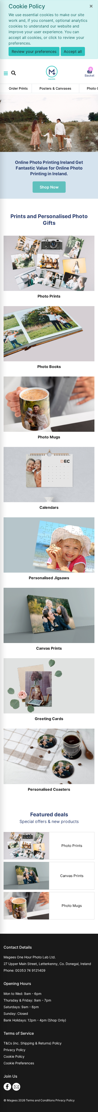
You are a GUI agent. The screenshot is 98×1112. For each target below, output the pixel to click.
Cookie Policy (14, 1056)
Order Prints (18, 88)
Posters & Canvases (55, 88)
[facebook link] (7, 1086)
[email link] (16, 1086)
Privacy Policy (14, 1050)
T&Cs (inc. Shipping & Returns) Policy (33, 1043)
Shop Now (49, 187)
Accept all (73, 51)
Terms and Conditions (40, 1100)
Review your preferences (34, 51)
